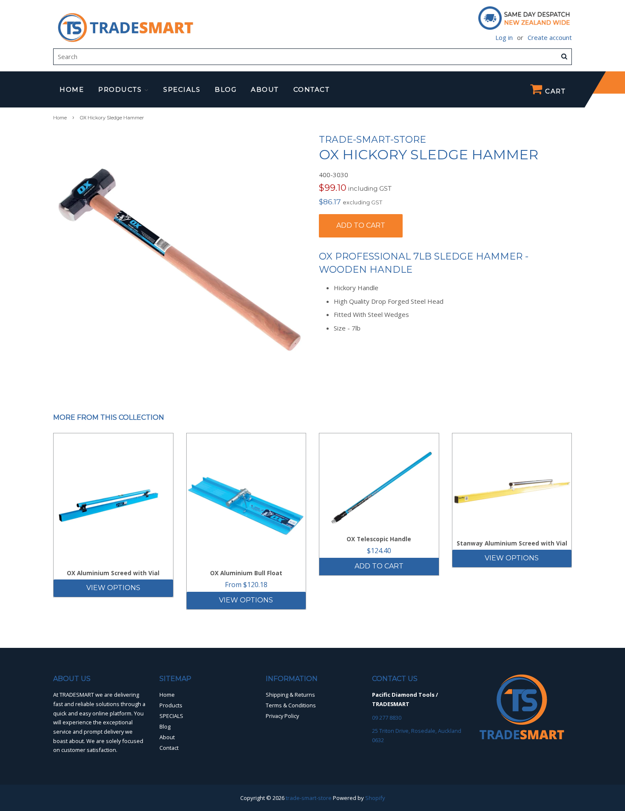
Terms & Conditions (291, 705)
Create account (550, 37)
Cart (554, 91)
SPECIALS (181, 89)
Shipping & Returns (290, 694)
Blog (225, 89)
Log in (504, 37)
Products (121, 89)
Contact (311, 89)
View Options (113, 588)
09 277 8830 (386, 717)
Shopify (375, 798)
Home (72, 89)
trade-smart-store (309, 798)
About (265, 89)
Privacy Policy (282, 716)
